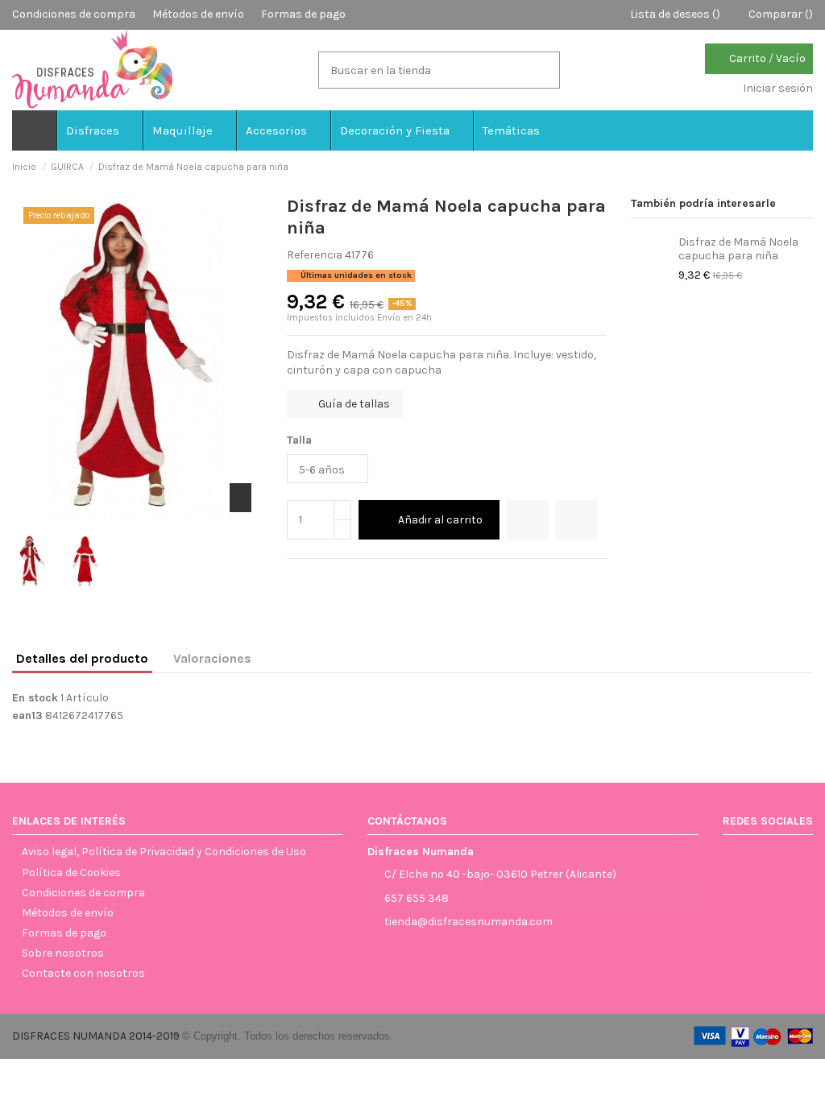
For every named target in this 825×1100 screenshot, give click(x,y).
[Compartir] (295, 578)
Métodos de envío (199, 14)
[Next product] (806, 166)
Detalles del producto (82, 658)
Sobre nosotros (63, 953)
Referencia (314, 255)
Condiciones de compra (75, 14)
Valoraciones (212, 658)
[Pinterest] (330, 578)
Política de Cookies (71, 872)
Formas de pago (303, 14)
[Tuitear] (313, 578)
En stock (35, 698)
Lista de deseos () (675, 14)
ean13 (27, 715)
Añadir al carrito (440, 520)
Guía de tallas (353, 404)
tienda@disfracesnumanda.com (468, 921)
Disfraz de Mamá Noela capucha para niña (738, 249)
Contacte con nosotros (83, 973)
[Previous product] (791, 166)
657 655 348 (416, 898)
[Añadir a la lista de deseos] (527, 520)
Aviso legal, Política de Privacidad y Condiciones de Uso (164, 851)
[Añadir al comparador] (576, 520)
